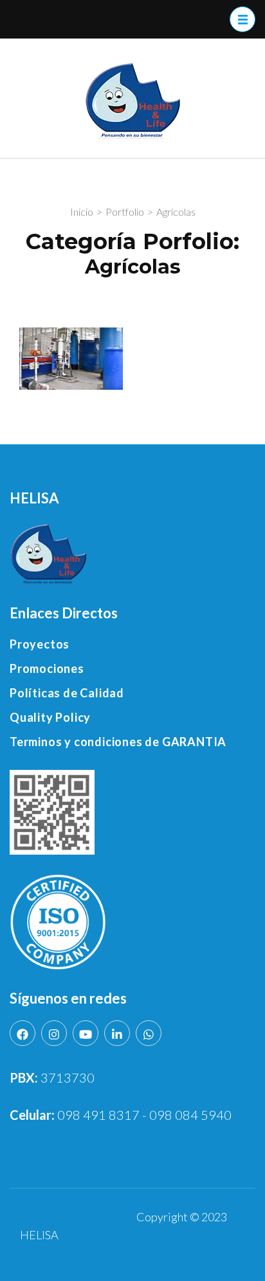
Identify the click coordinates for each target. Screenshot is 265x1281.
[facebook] (22, 1033)
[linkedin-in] (117, 1033)
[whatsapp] (148, 1033)
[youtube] (85, 1033)
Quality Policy (50, 717)
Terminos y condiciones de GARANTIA (118, 742)
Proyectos (39, 644)
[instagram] (54, 1033)
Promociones (47, 668)
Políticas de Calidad (67, 693)
